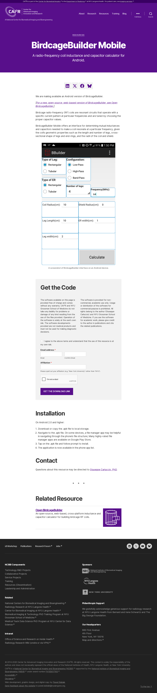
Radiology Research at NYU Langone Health (27, 607)
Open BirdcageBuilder (49, 510)
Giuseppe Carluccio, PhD (103, 469)
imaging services (126, 1)
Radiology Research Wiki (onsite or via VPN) (27, 643)
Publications (26, 546)
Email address (48, 350)
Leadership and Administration (20, 588)
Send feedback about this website (20, 686)
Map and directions (92, 640)
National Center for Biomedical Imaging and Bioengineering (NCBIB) (43, 668)
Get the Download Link (56, 391)
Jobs (58, 546)
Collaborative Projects (16, 574)
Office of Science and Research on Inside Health (28, 639)
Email (42, 358)
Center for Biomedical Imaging (49, 1)
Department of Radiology (76, 1)
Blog (124, 13)
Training (115, 13)
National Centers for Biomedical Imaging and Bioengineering (34, 603)
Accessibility (10, 675)
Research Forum (42, 546)
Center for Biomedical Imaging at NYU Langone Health (32, 610)
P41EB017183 (52, 671)
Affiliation (46, 362)
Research (91, 13)
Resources (104, 13)
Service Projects (13, 577)
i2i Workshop (11, 546)
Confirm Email (70, 358)
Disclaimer (9, 678)
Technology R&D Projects (18, 570)
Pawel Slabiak (59, 682)
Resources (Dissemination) (18, 585)
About (82, 13)
